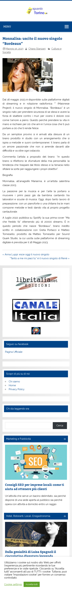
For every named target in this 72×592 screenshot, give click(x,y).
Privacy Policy (16, 389)
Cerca (59, 425)
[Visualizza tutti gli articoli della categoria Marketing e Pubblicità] (64, 439)
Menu (7, 26)
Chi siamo (14, 381)
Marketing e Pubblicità (18, 438)
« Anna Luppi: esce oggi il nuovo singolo (26, 254)
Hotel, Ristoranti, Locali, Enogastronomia (28, 516)
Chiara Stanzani (37, 48)
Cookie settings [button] (13, 584)
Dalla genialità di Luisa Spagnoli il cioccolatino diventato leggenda (30, 554)
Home (12, 385)
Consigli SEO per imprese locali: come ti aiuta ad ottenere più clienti (34, 486)
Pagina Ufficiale (13, 351)
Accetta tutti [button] (32, 584)
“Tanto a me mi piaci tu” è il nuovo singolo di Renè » (39, 258)
